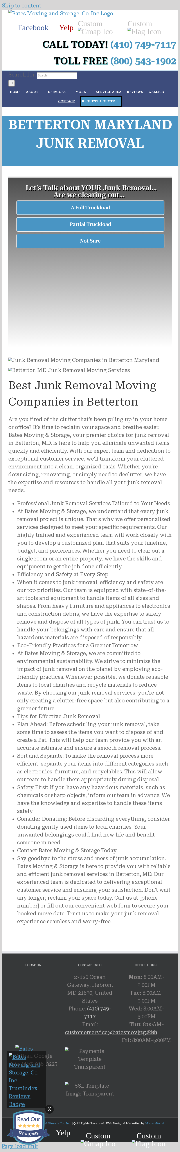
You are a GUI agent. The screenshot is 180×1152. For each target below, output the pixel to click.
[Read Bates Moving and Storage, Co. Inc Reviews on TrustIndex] (26, 1104)
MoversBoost (154, 1123)
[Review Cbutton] (28, 1127)
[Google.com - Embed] (52, 1006)
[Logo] (60, 14)
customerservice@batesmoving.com (111, 1032)
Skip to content (21, 6)
